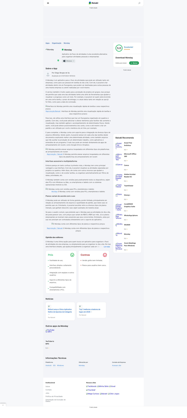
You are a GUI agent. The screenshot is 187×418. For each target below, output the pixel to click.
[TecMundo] (91, 386)
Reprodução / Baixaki (55, 154)
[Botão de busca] (139, 3)
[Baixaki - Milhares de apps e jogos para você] (93, 3)
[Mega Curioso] (92, 394)
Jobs (47, 393)
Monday (54, 191)
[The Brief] (90, 390)
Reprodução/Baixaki (53, 111)
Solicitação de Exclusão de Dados (56, 400)
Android (48, 365)
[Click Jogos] (113, 394)
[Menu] (48, 3)
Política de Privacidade (54, 396)
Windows (60, 365)
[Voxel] (112, 386)
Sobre (48, 386)
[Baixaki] (103, 394)
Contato (49, 390)
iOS (54, 365)
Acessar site (116, 365)
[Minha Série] (102, 386)
